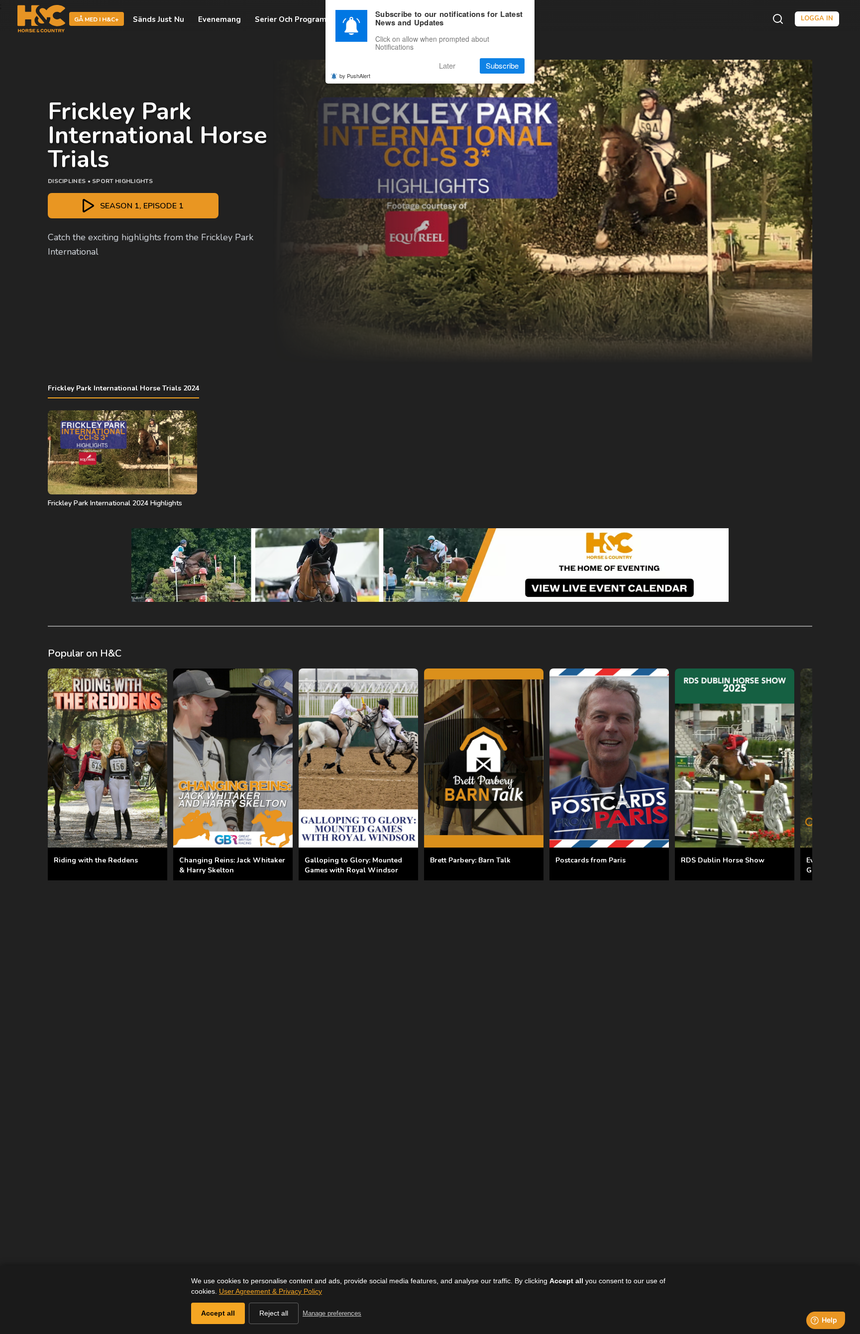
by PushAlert (354, 76)
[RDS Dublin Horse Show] (734, 758)
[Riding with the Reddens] (107, 758)
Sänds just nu (158, 19)
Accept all (218, 1313)
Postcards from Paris (590, 860)
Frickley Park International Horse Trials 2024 (123, 388)
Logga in (817, 18)
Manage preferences (332, 1313)
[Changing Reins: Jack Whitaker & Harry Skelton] (233, 758)
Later (447, 66)
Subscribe (502, 66)
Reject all (273, 1313)
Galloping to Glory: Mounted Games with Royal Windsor (353, 865)
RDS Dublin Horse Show (722, 860)
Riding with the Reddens (96, 860)
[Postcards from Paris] (609, 758)
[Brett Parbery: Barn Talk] (483, 758)
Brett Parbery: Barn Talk (470, 860)
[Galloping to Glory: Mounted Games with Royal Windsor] (358, 758)
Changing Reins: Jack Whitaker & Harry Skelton (232, 865)
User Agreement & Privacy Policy (270, 1291)
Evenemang (219, 19)
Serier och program (290, 19)
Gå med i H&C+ (96, 19)
